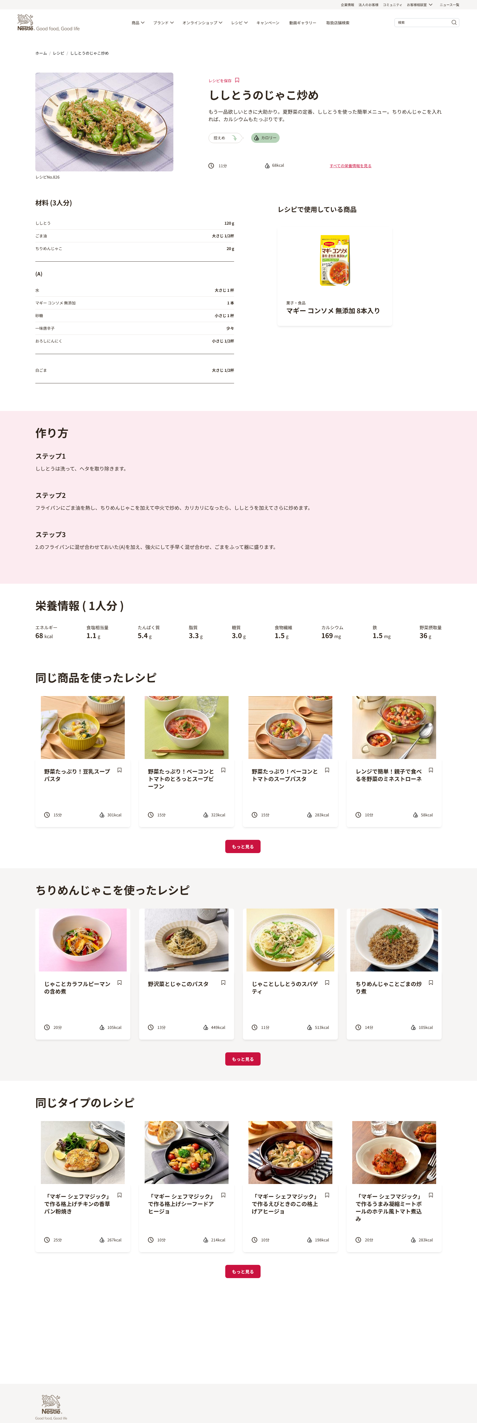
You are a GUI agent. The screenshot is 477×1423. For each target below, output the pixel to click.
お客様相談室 (417, 4)
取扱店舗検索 (337, 22)
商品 (135, 22)
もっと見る (243, 846)
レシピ (237, 22)
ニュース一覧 (449, 4)
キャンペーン (267, 22)
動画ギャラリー (302, 22)
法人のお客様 (368, 4)
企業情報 (347, 4)
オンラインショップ (199, 22)
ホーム (41, 53)
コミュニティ (392, 4)
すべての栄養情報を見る (351, 165)
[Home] (50, 22)
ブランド (161, 22)
